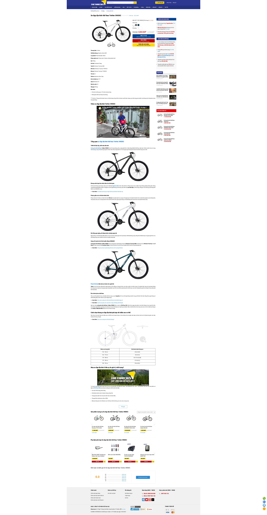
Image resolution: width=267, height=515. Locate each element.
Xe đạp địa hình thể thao (96, 148)
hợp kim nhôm (115, 185)
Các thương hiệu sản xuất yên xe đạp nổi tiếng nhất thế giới (110, 302)
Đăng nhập (169, 2)
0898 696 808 (151, 493)
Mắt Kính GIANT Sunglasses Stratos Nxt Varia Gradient (99, 455)
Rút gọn (123, 406)
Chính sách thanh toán (96, 497)
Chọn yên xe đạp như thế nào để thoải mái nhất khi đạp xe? (110, 300)
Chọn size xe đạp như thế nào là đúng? (105, 319)
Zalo (264, 501)
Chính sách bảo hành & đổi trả (97, 495)
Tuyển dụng (127, 495)
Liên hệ (126, 497)
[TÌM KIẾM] (135, 2)
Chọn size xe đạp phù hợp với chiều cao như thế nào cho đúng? (162, 96)
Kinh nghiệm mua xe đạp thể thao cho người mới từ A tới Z (162, 76)
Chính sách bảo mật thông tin (97, 500)
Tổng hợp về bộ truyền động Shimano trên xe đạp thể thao (110, 247)
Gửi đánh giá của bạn (142, 477)
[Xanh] (138, 25)
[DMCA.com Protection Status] (135, 506)
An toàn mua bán (111, 493)
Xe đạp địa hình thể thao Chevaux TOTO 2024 (97, 427)
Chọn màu (135, 22)
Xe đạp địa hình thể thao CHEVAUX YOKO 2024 (130, 427)
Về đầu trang (264, 508)
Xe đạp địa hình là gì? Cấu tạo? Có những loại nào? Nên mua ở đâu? (162, 103)
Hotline (264, 498)
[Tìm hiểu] (167, 29)
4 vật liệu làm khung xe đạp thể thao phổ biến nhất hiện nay (110, 191)
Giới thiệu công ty (128, 493)
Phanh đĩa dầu (94, 284)
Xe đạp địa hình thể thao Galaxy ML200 (146, 427)
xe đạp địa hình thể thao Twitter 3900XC (111, 141)
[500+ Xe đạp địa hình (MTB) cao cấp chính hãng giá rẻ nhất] (98, 2)
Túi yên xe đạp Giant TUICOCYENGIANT (129, 455)
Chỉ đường (124, 509)
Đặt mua (97, 461)
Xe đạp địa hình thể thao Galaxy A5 (114, 427)
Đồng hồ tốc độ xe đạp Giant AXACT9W (147, 455)
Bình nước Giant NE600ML (114, 454)
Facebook (264, 505)
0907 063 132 (151, 496)
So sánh (137, 15)
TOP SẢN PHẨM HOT (161, 110)
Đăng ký (174, 2)
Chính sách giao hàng (95, 493)
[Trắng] (134, 25)
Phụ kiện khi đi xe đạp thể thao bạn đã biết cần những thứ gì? (162, 83)
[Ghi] (136, 25)
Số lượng (134, 28)
